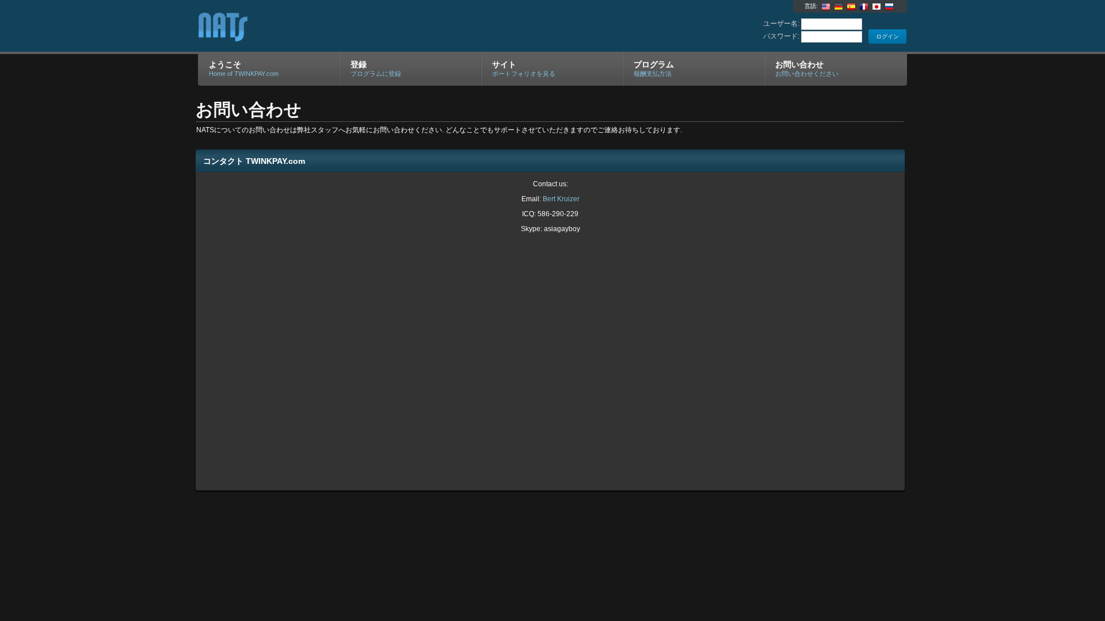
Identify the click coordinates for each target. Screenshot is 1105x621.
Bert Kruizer (561, 199)
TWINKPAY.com (335, 26)
